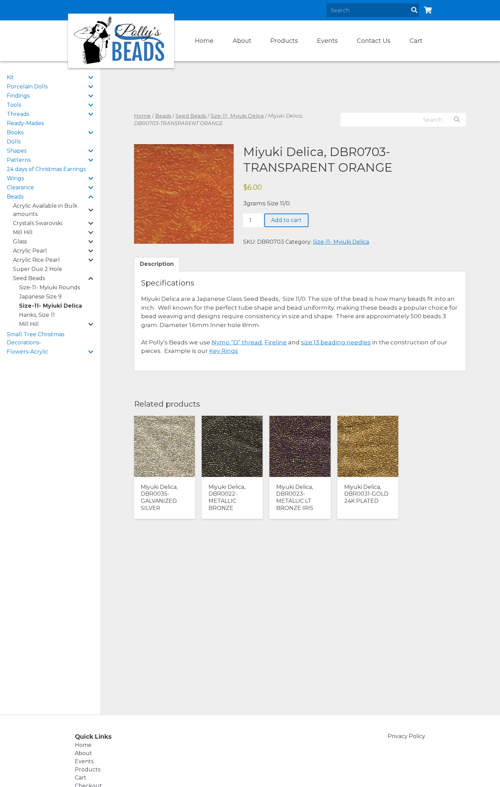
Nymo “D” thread (237, 342)
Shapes (17, 151)
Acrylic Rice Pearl (36, 260)
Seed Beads (29, 278)
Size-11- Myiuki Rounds (49, 287)
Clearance (20, 187)
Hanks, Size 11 (37, 315)
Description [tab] (157, 264)
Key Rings (223, 350)
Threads (18, 114)
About (242, 41)
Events (327, 41)
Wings (15, 178)
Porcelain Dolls (27, 86)
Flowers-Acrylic (27, 351)
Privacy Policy (406, 736)
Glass (20, 241)
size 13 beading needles (336, 342)
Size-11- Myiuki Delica (50, 306)
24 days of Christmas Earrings (46, 169)
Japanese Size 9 (40, 296)
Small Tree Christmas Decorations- (35, 338)
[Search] (414, 10)
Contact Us (373, 41)
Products (284, 41)
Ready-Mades (25, 123)
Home (204, 41)
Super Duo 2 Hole (37, 269)
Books (15, 132)
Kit (10, 77)
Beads (15, 196)
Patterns (19, 160)
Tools (14, 105)
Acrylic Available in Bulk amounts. (45, 210)
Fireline (276, 342)
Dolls (13, 141)
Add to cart (286, 220)
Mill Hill (23, 232)
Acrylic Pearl (30, 250)
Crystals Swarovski (37, 223)
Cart (416, 41)
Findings (18, 95)
